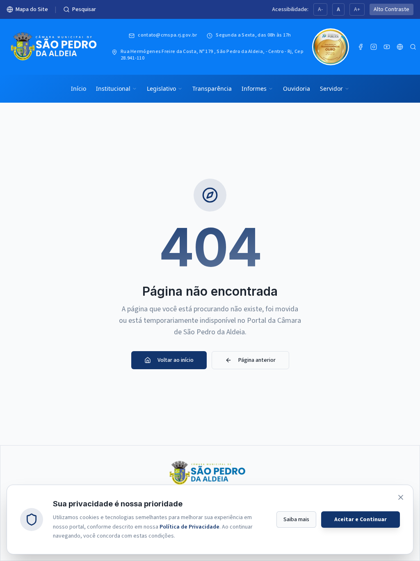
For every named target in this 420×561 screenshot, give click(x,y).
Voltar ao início (176, 360)
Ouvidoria (296, 88)
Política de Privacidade (189, 527)
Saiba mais (296, 519)
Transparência (212, 88)
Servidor (331, 88)
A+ (357, 9)
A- (320, 9)
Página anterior (257, 360)
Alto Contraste (391, 9)
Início (78, 88)
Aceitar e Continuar (360, 519)
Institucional (113, 88)
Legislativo (161, 88)
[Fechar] (400, 497)
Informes (254, 88)
